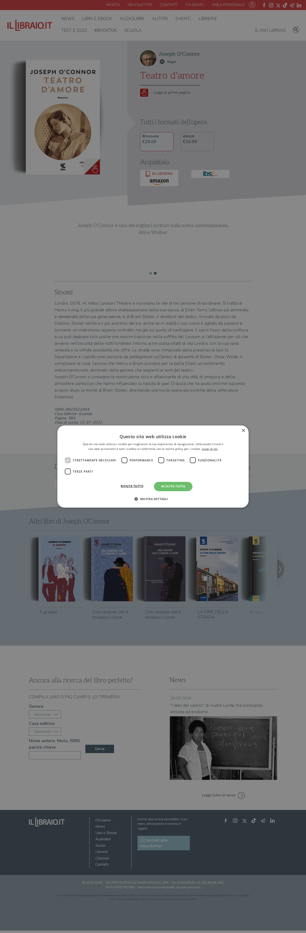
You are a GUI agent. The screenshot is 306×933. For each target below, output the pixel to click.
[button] (153, 499)
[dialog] (153, 466)
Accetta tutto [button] (173, 486)
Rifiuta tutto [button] (132, 486)
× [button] (243, 430)
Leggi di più (210, 449)
